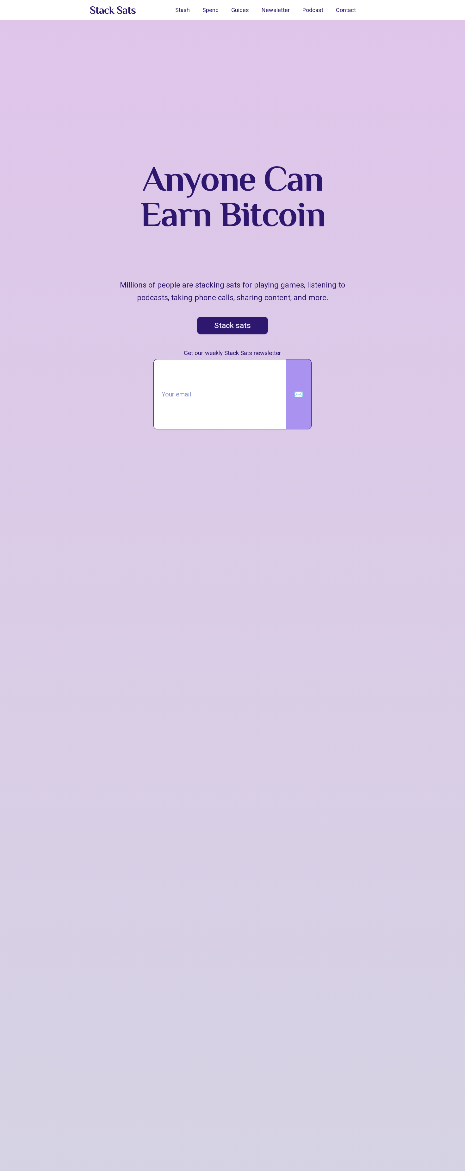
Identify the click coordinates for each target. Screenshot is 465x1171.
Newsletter (276, 10)
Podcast (312, 10)
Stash (182, 10)
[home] (113, 10)
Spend (210, 10)
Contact (346, 10)
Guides (240, 10)
